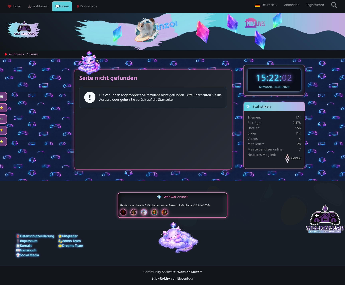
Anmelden (291, 5)
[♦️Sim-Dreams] (24, 30)
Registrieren (314, 5)
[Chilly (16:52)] (156, 212)
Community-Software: (172, 272)
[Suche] (334, 5)
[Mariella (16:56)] (135, 212)
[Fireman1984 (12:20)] (166, 212)
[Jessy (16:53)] (145, 212)
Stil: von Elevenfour (173, 278)
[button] (266, 5)
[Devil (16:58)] (125, 212)
